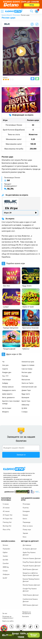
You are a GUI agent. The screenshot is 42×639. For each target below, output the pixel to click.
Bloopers (5, 412)
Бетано (5, 545)
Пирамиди (26, 522)
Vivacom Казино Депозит (32, 558)
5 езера (24, 412)
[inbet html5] (21, 4)
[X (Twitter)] (11, 626)
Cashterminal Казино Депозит (30, 600)
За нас (4, 613)
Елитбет (6, 563)
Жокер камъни (8, 387)
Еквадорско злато (9, 390)
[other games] (11, 275)
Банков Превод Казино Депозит (31, 580)
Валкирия (25, 397)
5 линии (6, 504)
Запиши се (21, 455)
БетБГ (5, 578)
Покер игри (27, 529)
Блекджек (26, 511)
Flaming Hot (7, 522)
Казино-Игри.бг (7, 15)
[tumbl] (36, 626)
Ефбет (5, 552)
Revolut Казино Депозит (31, 585)
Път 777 (5, 376)
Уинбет (5, 556)
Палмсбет (6, 549)
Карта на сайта (7, 621)
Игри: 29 (7, 213)
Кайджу (5, 383)
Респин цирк (26, 372)
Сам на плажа (27, 369)
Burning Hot (7, 526)
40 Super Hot (7, 518)
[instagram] (18, 626)
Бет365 (5, 560)
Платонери (6, 379)
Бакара (25, 515)
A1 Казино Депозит (30, 549)
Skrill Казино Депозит (30, 569)
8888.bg (6, 567)
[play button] (21, 51)
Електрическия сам (29, 387)
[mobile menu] (5, 11)
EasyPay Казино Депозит (32, 562)
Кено (24, 537)
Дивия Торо (26, 390)
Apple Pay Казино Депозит (29, 554)
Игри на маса (28, 526)
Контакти (25, 616)
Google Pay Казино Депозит (30, 590)
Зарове (25, 533)
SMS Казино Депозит (30, 605)
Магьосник (26, 379)
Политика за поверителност (7, 617)
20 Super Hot (7, 515)
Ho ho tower (6, 408)
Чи (3, 362)
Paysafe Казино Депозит (31, 566)
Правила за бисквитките (26, 612)
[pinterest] (24, 626)
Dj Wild (24, 408)
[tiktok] (30, 626)
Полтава (25, 376)
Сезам (5, 571)
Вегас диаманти (8, 397)
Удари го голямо (28, 365)
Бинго (25, 518)
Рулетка (26, 508)
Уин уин (5, 365)
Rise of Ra (6, 529)
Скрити (5, 369)
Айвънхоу (25, 405)
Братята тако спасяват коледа (11, 402)
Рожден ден (6, 372)
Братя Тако (26, 401)
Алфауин (6, 574)
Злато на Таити (27, 383)
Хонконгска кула (28, 362)
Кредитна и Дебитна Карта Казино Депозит (31, 574)
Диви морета (7, 394)
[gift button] (37, 11)
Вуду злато (26, 394)
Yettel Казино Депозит (31, 595)
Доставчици (27, 545)
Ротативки (16, 15)
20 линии (6, 508)
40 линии (6, 511)
